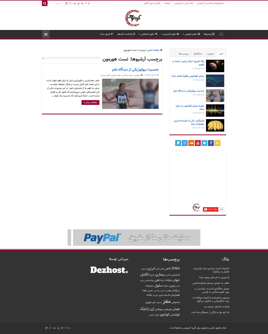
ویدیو (103, 75)
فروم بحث (105, 34)
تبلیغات (167, 3)
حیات (168, 280)
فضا (144, 291)
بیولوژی (137, 75)
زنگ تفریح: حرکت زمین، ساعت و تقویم (188, 63)
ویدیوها (207, 34)
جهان (176, 280)
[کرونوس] (134, 17)
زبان (142, 280)
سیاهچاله (149, 286)
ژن (151, 309)
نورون (148, 302)
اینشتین (175, 275)
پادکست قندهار (124, 34)
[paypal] (66, 3)
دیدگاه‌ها (198, 54)
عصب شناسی (159, 290)
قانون (108, 75)
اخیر (221, 54)
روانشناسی (149, 280)
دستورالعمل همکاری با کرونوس (210, 3)
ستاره (166, 286)
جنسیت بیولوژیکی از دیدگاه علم (135, 70)
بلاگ (225, 259)
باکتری (168, 275)
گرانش (151, 315)
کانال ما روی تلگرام (152, 3)
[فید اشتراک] (43, 59)
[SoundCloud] (74, 3)
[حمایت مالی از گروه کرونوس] (134, 238)
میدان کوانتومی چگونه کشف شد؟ (188, 76)
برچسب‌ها (184, 54)
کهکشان (175, 315)
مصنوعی (175, 302)
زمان (178, 286)
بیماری (160, 275)
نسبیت (159, 302)
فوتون (160, 295)
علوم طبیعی (191, 34)
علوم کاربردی (169, 34)
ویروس (168, 309)
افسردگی (160, 269)
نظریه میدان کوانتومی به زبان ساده (190, 107)
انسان (143, 269)
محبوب (210, 54)
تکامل (144, 275)
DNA (176, 269)
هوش (176, 309)
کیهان (157, 315)
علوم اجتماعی (147, 34)
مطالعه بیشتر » (90, 102)
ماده (149, 295)
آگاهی (167, 269)
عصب (168, 291)
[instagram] (70, 3)
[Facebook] (86, 3)
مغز (167, 301)
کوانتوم (165, 314)
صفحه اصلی (153, 50)
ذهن (158, 280)
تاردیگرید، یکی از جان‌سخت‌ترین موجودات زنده (189, 122)
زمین (172, 285)
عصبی (150, 291)
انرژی (151, 269)
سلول (158, 286)
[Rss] (89, 3)
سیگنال (176, 291)
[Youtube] (78, 3)
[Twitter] (82, 3)
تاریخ (152, 275)
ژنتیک (144, 309)
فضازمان (175, 295)
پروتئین (159, 309)
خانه (221, 34)
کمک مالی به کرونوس (183, 3)
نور (153, 302)
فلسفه (167, 295)
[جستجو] (44, 3)
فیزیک (155, 295)
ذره (162, 280)
